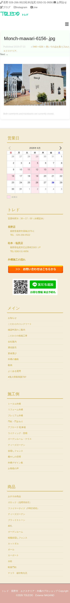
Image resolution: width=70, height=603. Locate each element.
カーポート (13, 555)
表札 (10, 526)
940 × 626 (38, 47)
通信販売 (12, 347)
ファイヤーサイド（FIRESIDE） (23, 508)
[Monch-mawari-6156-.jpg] (35, 104)
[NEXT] (59, 148)
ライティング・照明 (17, 433)
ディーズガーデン (16, 445)
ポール (11, 549)
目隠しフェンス (15, 451)
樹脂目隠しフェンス (17, 538)
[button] (67, 24)
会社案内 (12, 341)
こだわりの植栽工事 (17, 335)
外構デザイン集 (15, 462)
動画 (10, 365)
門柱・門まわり (15, 421)
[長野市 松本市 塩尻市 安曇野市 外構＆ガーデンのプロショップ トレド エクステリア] (19, 16)
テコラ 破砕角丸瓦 (17, 573)
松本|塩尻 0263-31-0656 (39, 2)
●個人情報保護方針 (17, 377)
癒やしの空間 (14, 456)
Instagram (21, 7)
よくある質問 (14, 371)
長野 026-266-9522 (14, 2)
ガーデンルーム (15, 532)
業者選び (12, 353)
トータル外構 (14, 404)
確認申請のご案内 (16, 329)
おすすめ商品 (14, 496)
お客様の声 (13, 468)
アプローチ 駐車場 (17, 427)
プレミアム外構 (15, 415)
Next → (4, 54)
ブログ (6, 7)
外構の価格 (13, 359)
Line (35, 7)
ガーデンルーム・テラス (20, 439)
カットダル (13, 543)
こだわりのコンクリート (20, 324)
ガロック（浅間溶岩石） (20, 502)
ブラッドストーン (16, 520)
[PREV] (10, 148)
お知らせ (12, 318)
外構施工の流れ (16, 259)
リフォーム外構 (15, 409)
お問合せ (62, 2)
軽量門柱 (12, 567)
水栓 (10, 561)
